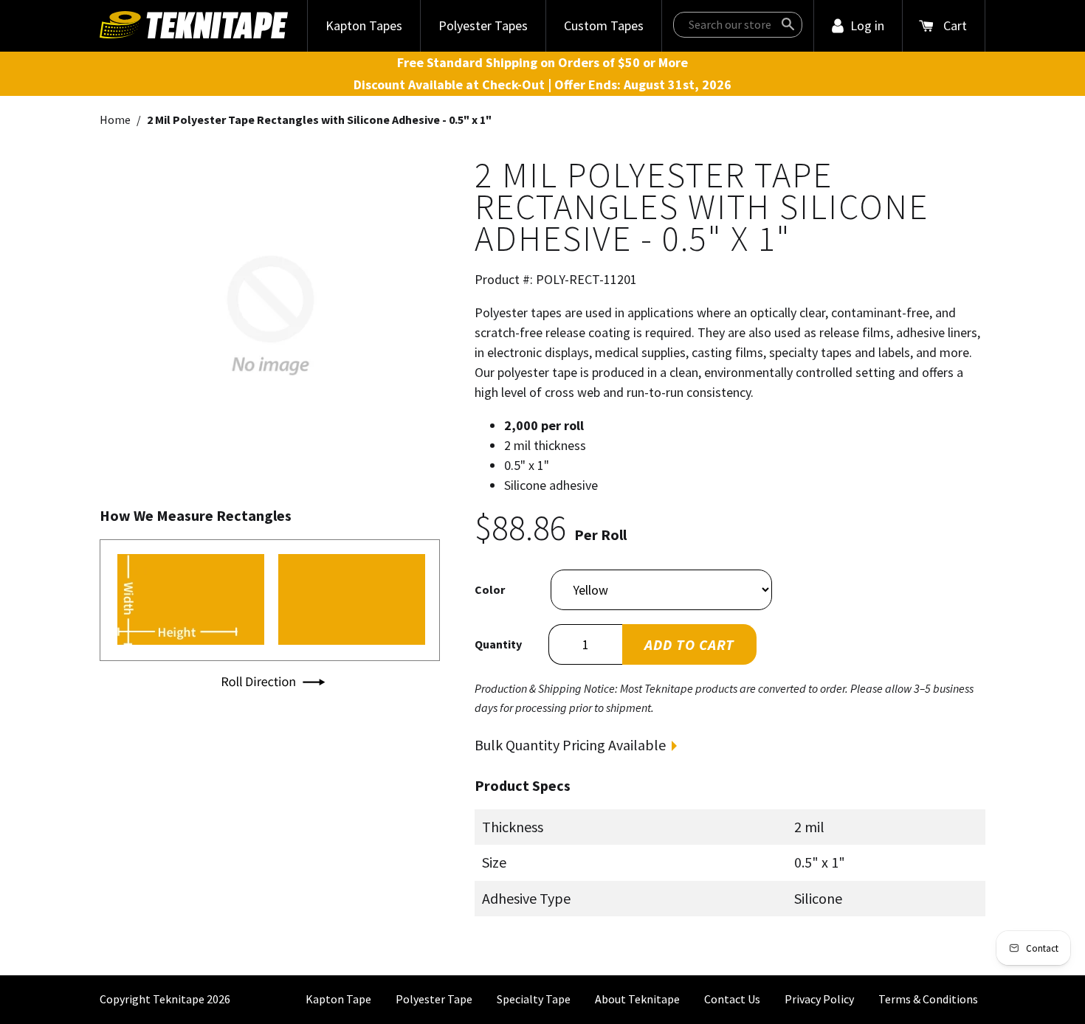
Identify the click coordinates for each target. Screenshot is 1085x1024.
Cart (955, 25)
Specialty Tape (534, 999)
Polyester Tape (434, 999)
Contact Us (732, 999)
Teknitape (178, 999)
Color (490, 589)
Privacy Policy (819, 999)
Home (115, 119)
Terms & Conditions (928, 999)
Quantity (498, 644)
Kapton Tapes (364, 25)
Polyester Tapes (483, 25)
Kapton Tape (338, 999)
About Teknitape (637, 999)
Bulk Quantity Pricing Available (570, 745)
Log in (867, 25)
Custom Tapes (604, 25)
